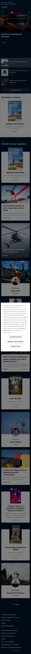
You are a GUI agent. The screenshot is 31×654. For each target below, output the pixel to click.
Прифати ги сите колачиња (15, 341)
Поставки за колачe (15, 336)
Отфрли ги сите (15, 346)
